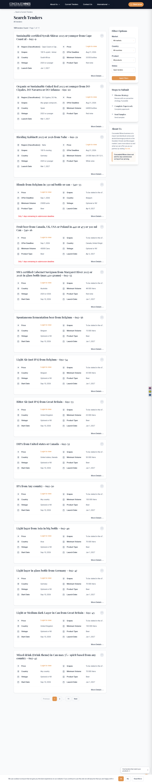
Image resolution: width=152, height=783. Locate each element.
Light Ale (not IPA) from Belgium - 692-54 (42, 359)
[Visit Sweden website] (150, 391)
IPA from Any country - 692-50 (35, 486)
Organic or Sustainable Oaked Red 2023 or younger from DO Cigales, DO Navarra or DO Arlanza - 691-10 (53, 88)
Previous (46, 699)
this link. (127, 149)
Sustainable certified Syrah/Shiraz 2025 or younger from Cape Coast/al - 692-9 (54, 37)
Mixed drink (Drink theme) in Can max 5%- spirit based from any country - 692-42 (56, 656)
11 (68, 699)
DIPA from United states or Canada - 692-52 (43, 444)
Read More (138, 779)
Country (115, 46)
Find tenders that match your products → (132, 770)
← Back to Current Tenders (23, 12)
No (128, 779)
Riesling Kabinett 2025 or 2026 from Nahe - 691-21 (47, 137)
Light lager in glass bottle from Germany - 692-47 (46, 570)
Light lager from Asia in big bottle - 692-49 (42, 528)
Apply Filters (123, 78)
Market (115, 36)
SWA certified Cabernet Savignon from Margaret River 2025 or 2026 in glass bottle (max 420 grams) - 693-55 (54, 273)
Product (115, 56)
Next (75, 699)
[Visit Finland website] (150, 395)
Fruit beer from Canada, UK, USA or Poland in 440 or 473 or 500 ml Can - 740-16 (56, 228)
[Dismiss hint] (147, 770)
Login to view (91, 46)
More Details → (97, 76)
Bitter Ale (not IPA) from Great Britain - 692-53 (44, 401)
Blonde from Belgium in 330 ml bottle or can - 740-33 (48, 184)
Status (114, 66)
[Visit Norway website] (150, 388)
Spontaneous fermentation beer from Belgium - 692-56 (49, 317)
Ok (121, 779)
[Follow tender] (102, 36)
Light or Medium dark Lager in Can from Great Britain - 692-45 (55, 612)
